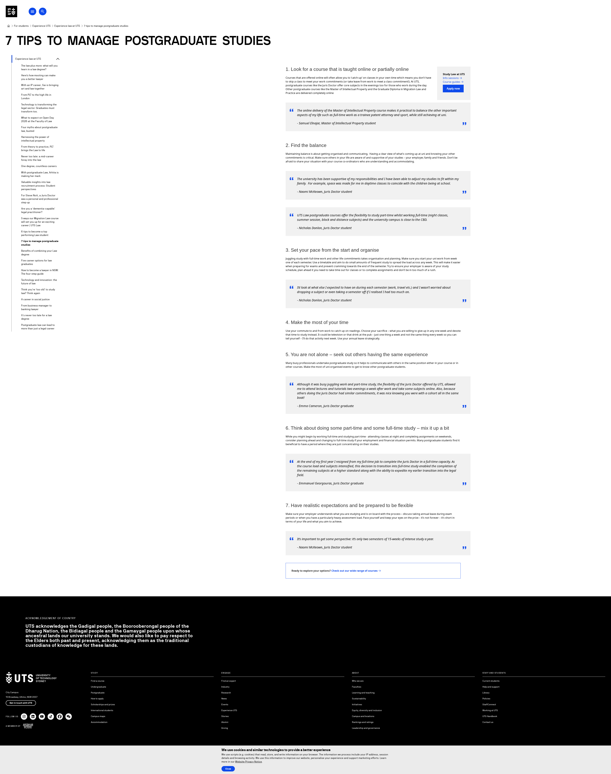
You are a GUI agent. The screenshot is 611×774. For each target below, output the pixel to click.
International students (102, 710)
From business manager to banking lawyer (36, 307)
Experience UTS (229, 710)
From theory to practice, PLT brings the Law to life (37, 148)
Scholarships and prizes (103, 704)
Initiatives (357, 704)
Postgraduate (98, 692)
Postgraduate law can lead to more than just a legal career (38, 326)
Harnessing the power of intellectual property (35, 138)
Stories (225, 716)
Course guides (451, 82)
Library (485, 692)
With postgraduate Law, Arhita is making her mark (40, 174)
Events (224, 704)
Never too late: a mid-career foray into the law (37, 158)
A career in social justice (35, 299)
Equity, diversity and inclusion (367, 710)
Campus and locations (363, 716)
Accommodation (99, 722)
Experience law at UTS (28, 58)
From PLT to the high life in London (36, 96)
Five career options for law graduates (36, 262)
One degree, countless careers (39, 166)
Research (226, 692)
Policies (486, 698)
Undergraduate (98, 686)
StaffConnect (489, 704)
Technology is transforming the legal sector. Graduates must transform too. (39, 108)
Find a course (97, 681)
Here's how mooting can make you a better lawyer (38, 77)
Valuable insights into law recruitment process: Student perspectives (38, 186)
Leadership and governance (366, 728)
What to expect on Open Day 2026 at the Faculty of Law (37, 119)
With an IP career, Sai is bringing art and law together (39, 87)
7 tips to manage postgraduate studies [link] (106, 25)
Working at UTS (490, 710)
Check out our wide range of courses (354, 570)
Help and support (490, 686)
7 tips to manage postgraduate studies (39, 243)
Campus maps (98, 716)
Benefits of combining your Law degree (39, 252)
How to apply (97, 698)
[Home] (8, 26)
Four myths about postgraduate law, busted (39, 129)
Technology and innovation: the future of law (39, 281)
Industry (225, 686)
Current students (490, 681)
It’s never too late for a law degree (36, 317)
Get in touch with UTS (21, 703)
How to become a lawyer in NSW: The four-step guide (40, 272)
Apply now (453, 88)
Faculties (356, 686)
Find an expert (228, 681)
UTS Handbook (489, 716)
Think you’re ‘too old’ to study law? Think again (38, 291)
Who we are (358, 681)
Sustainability (359, 698)
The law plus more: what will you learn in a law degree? (39, 67)
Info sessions (451, 78)
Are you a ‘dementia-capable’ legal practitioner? (38, 210)
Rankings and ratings (362, 722)
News (224, 698)
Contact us (487, 722)
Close (228, 768)
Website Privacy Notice (248, 761)
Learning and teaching (363, 692)
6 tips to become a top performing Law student (34, 233)
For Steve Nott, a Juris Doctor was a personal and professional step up (39, 199)
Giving (224, 728)
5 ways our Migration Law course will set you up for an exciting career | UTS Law (40, 222)
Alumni (224, 722)
